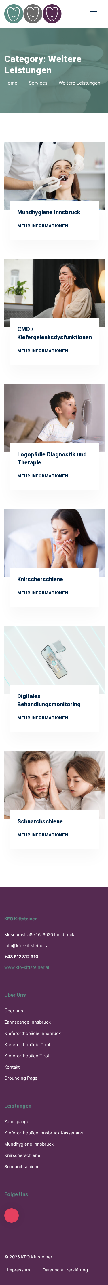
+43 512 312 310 (21, 956)
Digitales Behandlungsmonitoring (49, 700)
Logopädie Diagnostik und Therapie (52, 458)
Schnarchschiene (40, 821)
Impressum (18, 1270)
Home (10, 83)
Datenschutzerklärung (65, 1270)
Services (38, 83)
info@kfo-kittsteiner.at (27, 945)
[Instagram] (11, 1215)
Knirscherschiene (40, 579)
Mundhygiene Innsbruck (48, 212)
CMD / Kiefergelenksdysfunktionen (54, 333)
